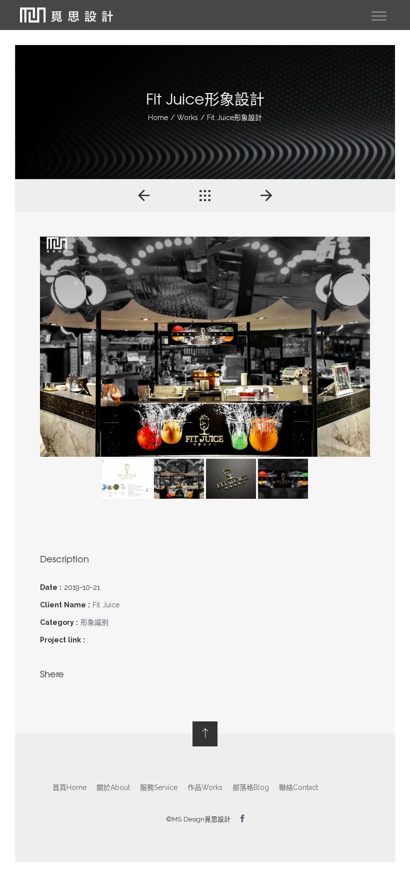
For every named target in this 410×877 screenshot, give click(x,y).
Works (187, 118)
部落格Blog (250, 787)
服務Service (159, 787)
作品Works (205, 787)
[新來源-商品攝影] (266, 195)
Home (158, 118)
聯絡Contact (298, 787)
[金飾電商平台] (143, 195)
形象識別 (94, 622)
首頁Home (69, 787)
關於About (113, 787)
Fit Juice (106, 605)
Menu (379, 16)
